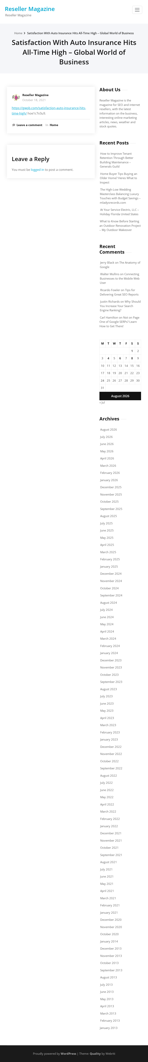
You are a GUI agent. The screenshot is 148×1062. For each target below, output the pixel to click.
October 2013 (109, 963)
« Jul (102, 402)
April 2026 (107, 458)
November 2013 (111, 956)
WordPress (68, 1053)
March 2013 (108, 1013)
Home (18, 33)
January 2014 (109, 941)
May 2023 (107, 710)
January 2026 (109, 480)
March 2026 (108, 465)
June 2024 (107, 617)
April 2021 (107, 891)
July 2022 (106, 783)
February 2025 (110, 559)
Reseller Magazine (30, 9)
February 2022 (110, 819)
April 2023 (107, 718)
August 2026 (108, 429)
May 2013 (107, 999)
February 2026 (110, 473)
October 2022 (109, 761)
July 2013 (106, 984)
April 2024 (107, 631)
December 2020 (111, 920)
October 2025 (109, 501)
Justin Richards (110, 301)
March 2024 (108, 638)
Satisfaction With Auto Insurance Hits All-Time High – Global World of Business (80, 33)
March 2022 (108, 811)
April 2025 (107, 545)
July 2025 (106, 523)
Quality (95, 1053)
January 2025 (109, 566)
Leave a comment (29, 125)
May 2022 (107, 797)
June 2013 (107, 992)
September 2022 (111, 768)
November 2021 (111, 840)
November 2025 (111, 494)
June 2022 (107, 790)
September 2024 (111, 595)
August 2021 (108, 862)
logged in (37, 170)
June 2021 (107, 876)
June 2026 (107, 444)
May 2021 (107, 884)
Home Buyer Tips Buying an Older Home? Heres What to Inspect (118, 178)
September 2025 (111, 509)
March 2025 (108, 552)
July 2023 (106, 696)
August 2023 (108, 689)
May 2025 (107, 538)
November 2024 (111, 581)
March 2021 (108, 898)
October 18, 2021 (34, 100)
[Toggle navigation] (137, 10)
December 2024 (111, 573)
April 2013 (107, 1006)
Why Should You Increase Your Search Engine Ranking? (120, 306)
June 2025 (107, 530)
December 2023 (111, 660)
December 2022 (111, 747)
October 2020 (109, 934)
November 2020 (111, 927)
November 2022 (111, 754)
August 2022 (108, 775)
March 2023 (108, 725)
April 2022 (107, 804)
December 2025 (111, 487)
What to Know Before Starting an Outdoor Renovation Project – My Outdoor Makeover (120, 225)
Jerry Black (107, 262)
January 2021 (109, 912)
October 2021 (109, 847)
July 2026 (106, 437)
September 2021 (111, 855)
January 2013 (109, 1028)
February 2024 (110, 646)
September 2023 (111, 682)
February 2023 (110, 732)
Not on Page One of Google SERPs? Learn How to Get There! (119, 322)
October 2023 (109, 675)
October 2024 (109, 588)
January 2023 (109, 739)
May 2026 (107, 451)
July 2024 (106, 610)
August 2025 (108, 516)
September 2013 (111, 970)
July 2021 (106, 869)
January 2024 (109, 653)
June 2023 (107, 703)
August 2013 (108, 977)
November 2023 (111, 667)
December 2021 (111, 833)
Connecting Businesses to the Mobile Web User (120, 278)
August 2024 (108, 602)
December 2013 (111, 948)
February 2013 (110, 1020)
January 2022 (109, 826)
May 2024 (107, 624)
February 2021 (110, 905)
